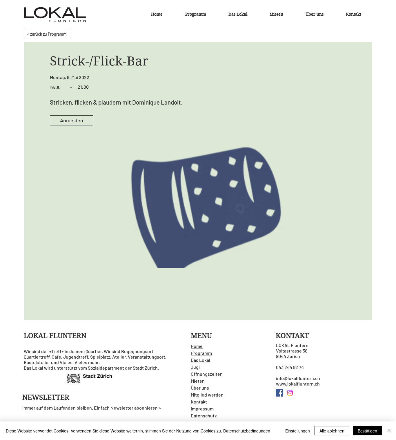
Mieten (198, 381)
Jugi (195, 367)
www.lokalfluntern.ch (298, 383)
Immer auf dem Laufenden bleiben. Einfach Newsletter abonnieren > (91, 407)
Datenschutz (204, 415)
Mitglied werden (207, 394)
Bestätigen (367, 431)
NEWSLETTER (45, 397)
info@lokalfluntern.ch (298, 378)
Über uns (200, 387)
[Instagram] (290, 393)
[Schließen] (389, 430)
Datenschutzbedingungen (246, 431)
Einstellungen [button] (297, 431)
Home (197, 346)
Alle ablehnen (331, 431)
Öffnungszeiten (207, 374)
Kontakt (199, 401)
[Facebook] (279, 393)
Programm (201, 353)
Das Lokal (200, 360)
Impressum (202, 408)
